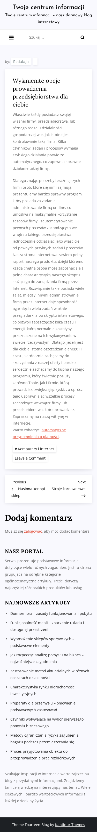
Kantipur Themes (70, 824)
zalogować (33, 531)
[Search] (82, 37)
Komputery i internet (36, 448)
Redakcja (21, 61)
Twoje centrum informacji (48, 7)
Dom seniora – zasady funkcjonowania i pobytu (51, 613)
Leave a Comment (31, 458)
